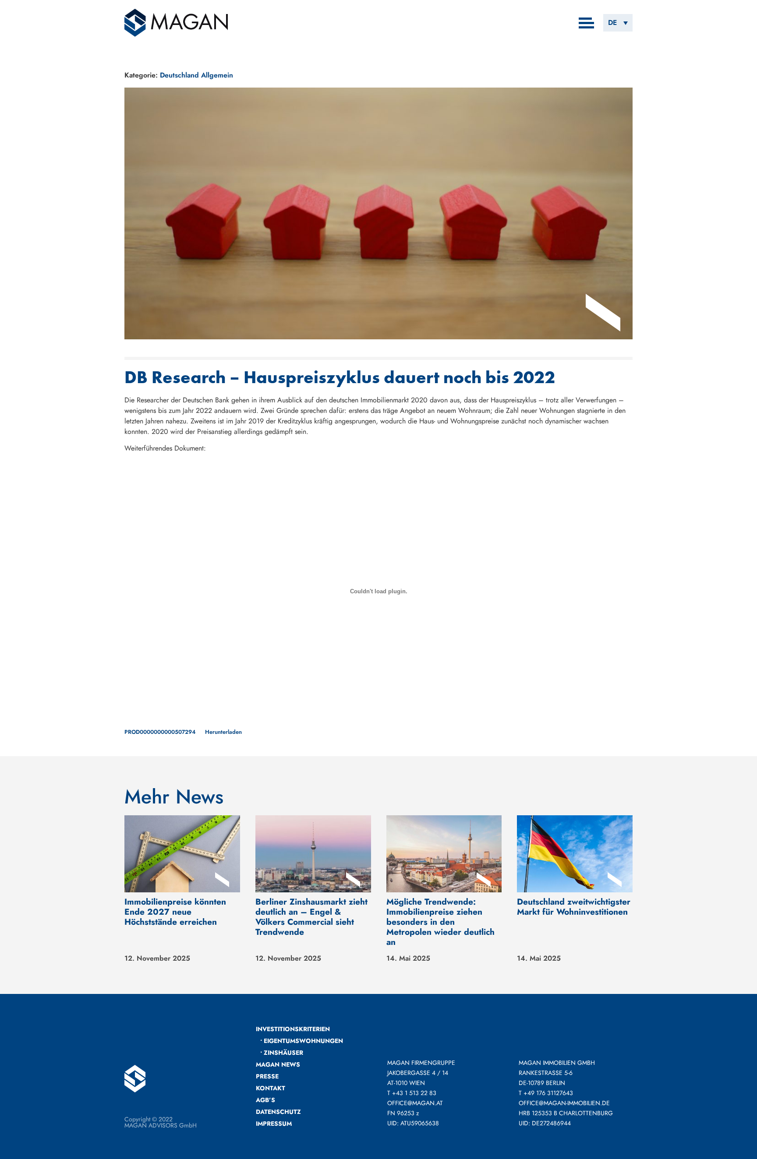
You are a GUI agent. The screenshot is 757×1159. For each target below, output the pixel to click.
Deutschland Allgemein (196, 75)
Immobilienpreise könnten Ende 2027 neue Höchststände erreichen (175, 911)
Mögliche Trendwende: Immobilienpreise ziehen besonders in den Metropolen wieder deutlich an (440, 921)
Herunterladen (223, 732)
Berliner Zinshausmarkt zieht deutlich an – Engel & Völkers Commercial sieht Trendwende (311, 916)
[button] (618, 22)
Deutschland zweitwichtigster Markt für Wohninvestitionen (573, 906)
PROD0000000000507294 (159, 732)
